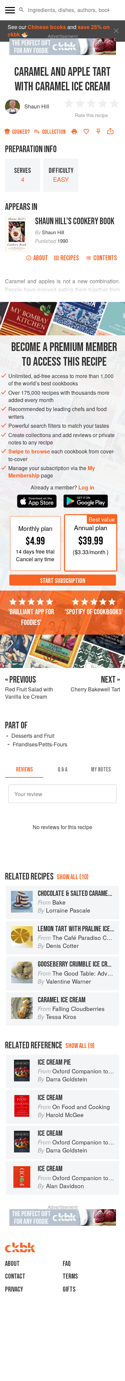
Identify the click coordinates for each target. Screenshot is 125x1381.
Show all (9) (79, 1046)
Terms (70, 1276)
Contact (15, 1276)
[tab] (24, 770)
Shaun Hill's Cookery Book (74, 221)
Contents (105, 258)
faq (67, 1264)
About (40, 258)
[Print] (74, 131)
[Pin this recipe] (98, 131)
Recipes (69, 258)
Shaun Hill (36, 106)
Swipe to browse (29, 451)
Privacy (14, 1289)
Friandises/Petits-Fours (40, 744)
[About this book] (16, 220)
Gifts (69, 1289)
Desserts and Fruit (32, 735)
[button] (21, 10)
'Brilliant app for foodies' (31, 617)
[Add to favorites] (86, 131)
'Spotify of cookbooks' (94, 612)
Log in (86, 487)
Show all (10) (72, 877)
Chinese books (47, 27)
